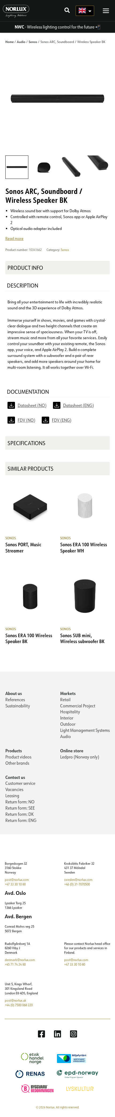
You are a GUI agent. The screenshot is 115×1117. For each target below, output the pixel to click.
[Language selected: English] (85, 11)
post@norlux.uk (15, 1000)
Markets (68, 693)
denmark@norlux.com (20, 960)
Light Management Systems (85, 730)
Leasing (12, 795)
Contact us (15, 777)
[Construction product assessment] (38, 1088)
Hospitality (70, 711)
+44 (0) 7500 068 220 (19, 1005)
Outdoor (67, 724)
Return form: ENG (20, 820)
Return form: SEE (20, 808)
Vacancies (14, 789)
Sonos (33, 42)
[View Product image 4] (98, 167)
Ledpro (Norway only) (79, 757)
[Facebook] (41, 1034)
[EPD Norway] (78, 1073)
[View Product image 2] (43, 167)
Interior (66, 718)
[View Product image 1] (16, 167)
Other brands (17, 763)
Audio (21, 42)
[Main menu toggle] (105, 10)
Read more (14, 238)
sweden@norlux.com (78, 880)
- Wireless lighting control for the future (54, 27)
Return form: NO (19, 801)
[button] (67, 11)
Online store (71, 750)
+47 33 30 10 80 (15, 884)
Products (13, 750)
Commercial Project (77, 705)
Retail (65, 699)
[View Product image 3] (71, 167)
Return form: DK (19, 814)
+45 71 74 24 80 (15, 964)
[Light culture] (80, 1088)
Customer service (20, 783)
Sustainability (17, 705)
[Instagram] (74, 1034)
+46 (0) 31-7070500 (77, 884)
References (15, 699)
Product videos (18, 757)
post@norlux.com (17, 880)
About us (13, 693)
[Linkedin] (57, 1034)
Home (9, 42)
